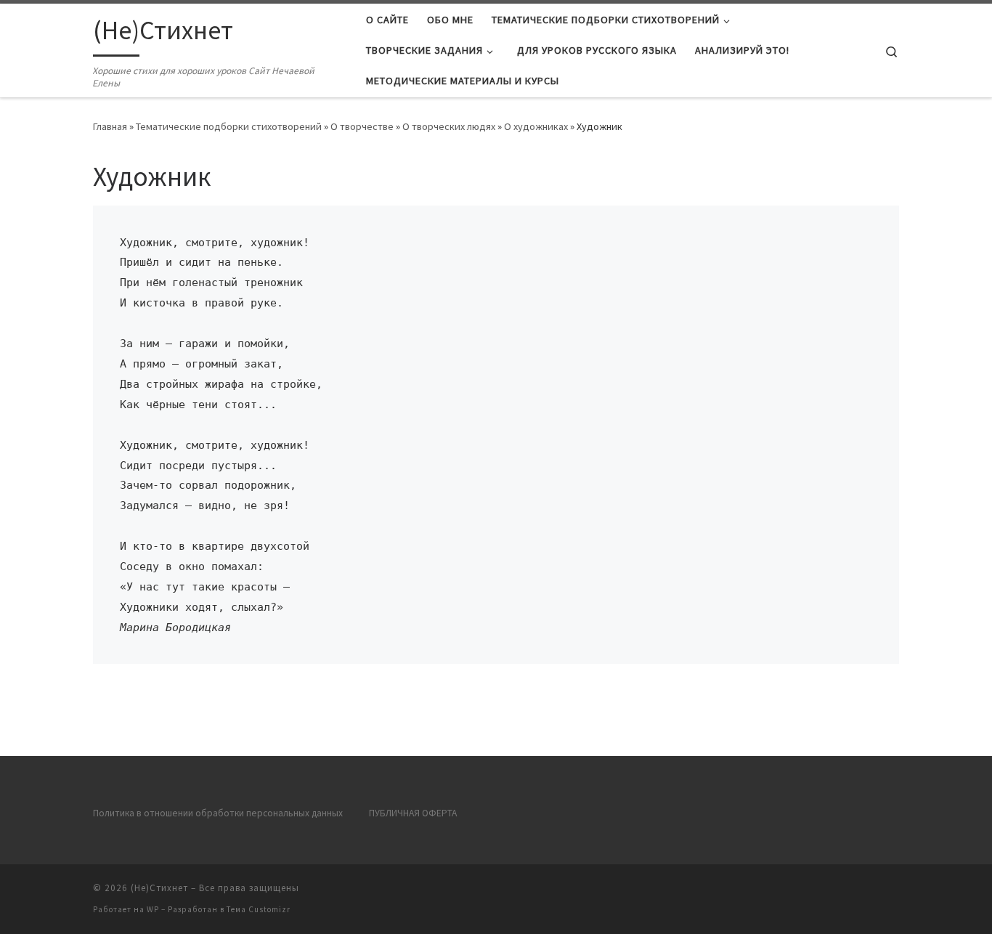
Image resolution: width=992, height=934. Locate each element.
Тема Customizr (258, 909)
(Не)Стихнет (159, 888)
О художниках (536, 126)
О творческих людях (448, 126)
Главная (110, 126)
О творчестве (362, 126)
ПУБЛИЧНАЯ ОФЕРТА (413, 813)
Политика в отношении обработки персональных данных (218, 813)
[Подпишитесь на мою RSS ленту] (894, 892)
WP (153, 909)
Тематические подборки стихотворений (229, 126)
